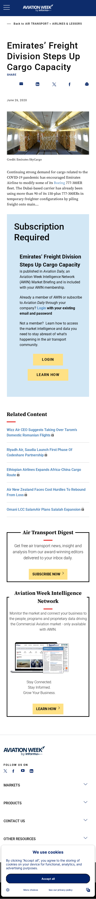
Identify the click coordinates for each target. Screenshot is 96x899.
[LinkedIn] (31, 771)
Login (48, 359)
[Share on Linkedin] (38, 85)
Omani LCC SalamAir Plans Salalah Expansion (44, 509)
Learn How (48, 375)
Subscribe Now (46, 574)
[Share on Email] (21, 85)
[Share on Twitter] (54, 85)
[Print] (87, 85)
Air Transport (37, 23)
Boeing (59, 183)
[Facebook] (14, 771)
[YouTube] (23, 771)
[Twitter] (5, 771)
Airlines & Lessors (67, 23)
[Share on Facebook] (71, 85)
